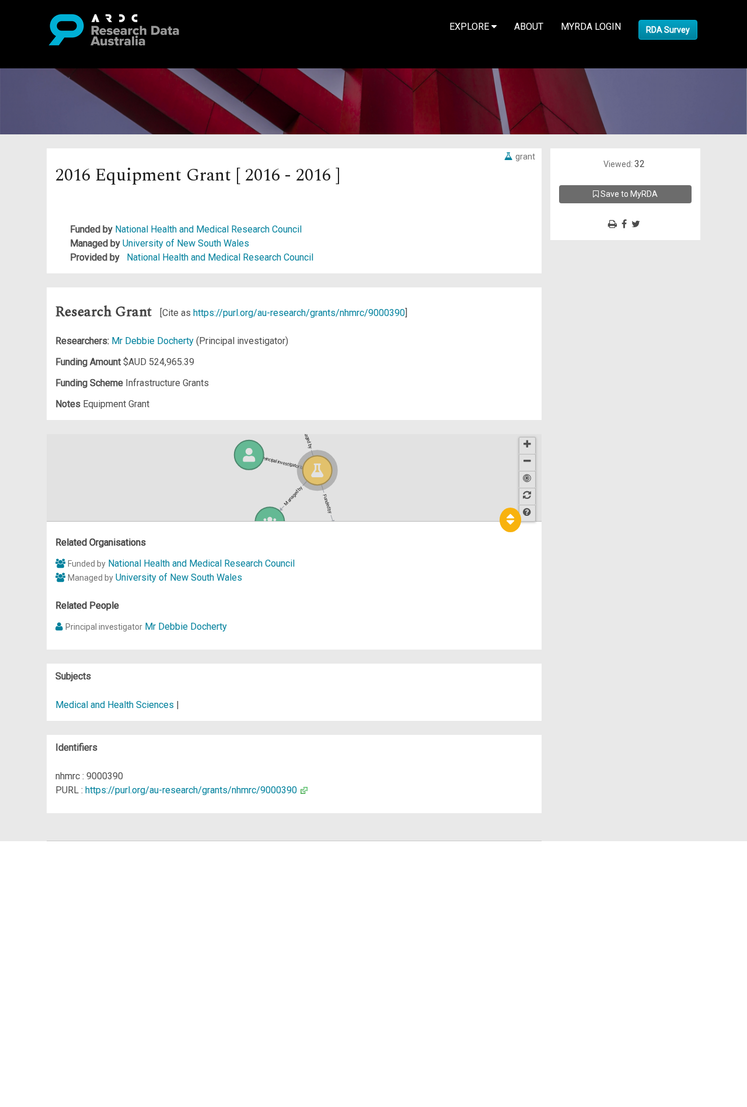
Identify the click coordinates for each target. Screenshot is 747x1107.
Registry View (64, 932)
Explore (470, 26)
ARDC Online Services (81, 918)
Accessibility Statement (85, 981)
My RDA (52, 861)
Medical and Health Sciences (115, 704)
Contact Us (58, 876)
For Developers (68, 904)
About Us (55, 847)
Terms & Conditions (76, 953)
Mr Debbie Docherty (153, 340)
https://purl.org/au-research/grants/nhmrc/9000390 (299, 312)
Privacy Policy (65, 967)
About (528, 26)
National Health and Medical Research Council (208, 229)
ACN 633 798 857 (36, 1002)
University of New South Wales (186, 243)
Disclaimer (58, 890)
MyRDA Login (591, 26)
